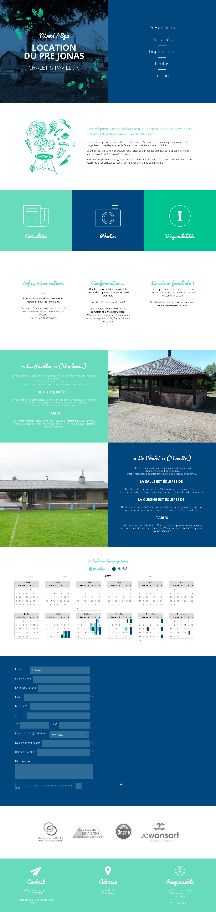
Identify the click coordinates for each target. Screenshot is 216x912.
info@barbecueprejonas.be (36, 890)
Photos (162, 63)
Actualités (162, 40)
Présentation (162, 28)
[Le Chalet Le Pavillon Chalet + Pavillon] (60, 670)
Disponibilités (162, 52)
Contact (162, 75)
